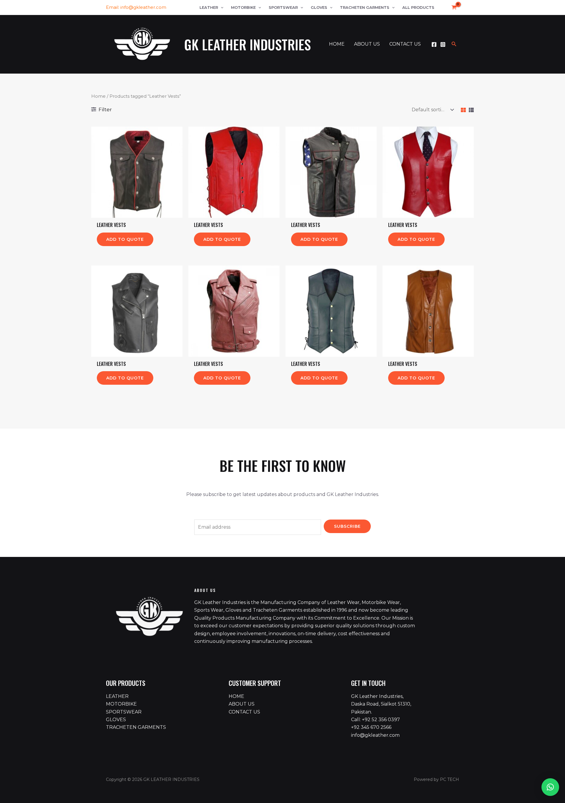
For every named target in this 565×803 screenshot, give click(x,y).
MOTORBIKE (121, 704)
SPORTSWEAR (124, 712)
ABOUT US (242, 704)
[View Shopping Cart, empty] (451, 7)
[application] (220, 7)
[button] (550, 787)
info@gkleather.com (143, 7)
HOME (236, 696)
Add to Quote (125, 239)
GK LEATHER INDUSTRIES (247, 44)
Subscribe (347, 526)
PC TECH (449, 779)
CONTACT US (244, 712)
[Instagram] (443, 44)
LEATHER (117, 696)
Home (98, 96)
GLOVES (116, 719)
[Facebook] (434, 44)
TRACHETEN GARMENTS (136, 727)
